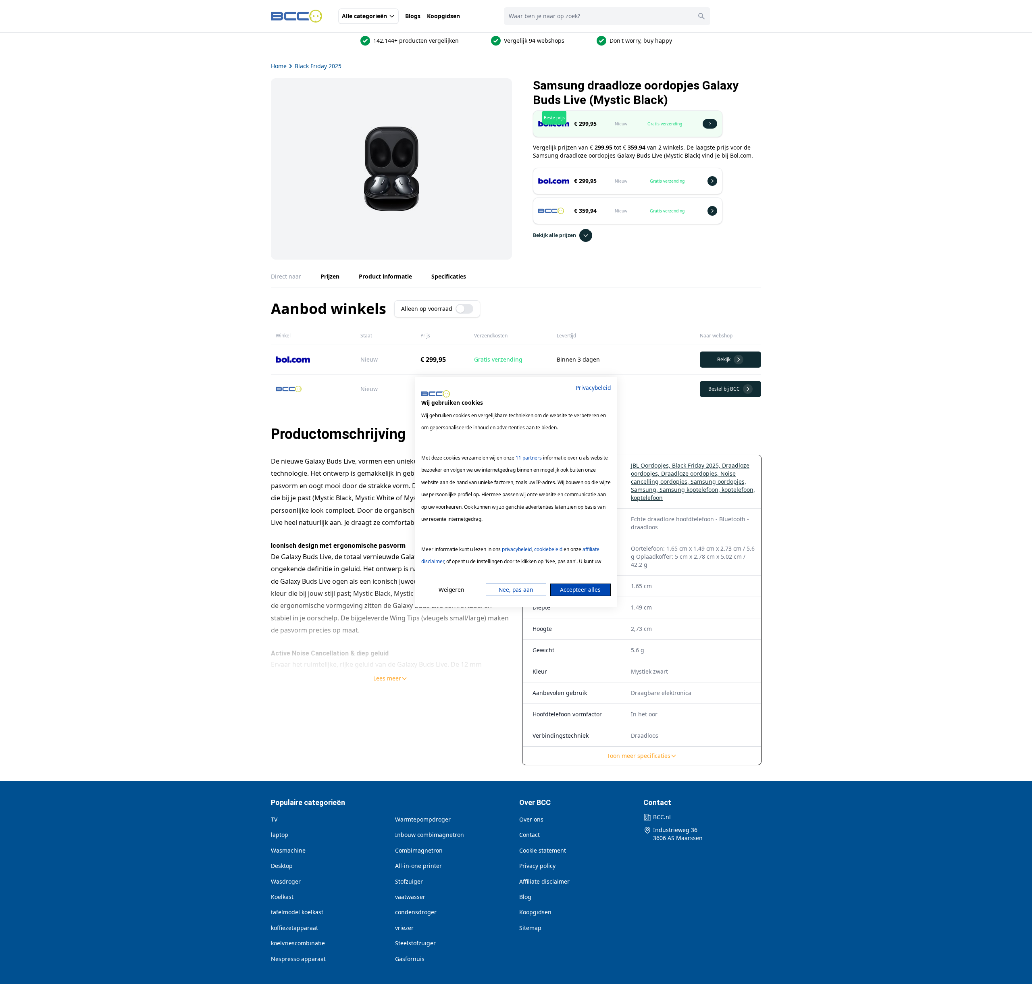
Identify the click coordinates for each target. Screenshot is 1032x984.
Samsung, (645, 489)
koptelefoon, (738, 489)
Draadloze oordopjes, (690, 473)
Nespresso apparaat (298, 959)
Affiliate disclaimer (544, 881)
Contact (529, 834)
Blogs (412, 16)
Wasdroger (286, 881)
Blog (525, 897)
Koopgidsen (443, 16)
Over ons (531, 819)
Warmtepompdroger (423, 819)
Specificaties (448, 276)
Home (279, 66)
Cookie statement (542, 850)
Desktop (282, 866)
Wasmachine (288, 850)
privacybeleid (517, 549)
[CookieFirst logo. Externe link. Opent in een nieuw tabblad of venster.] (435, 393)
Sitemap (530, 928)
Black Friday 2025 (318, 66)
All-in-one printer (418, 866)
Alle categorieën (364, 16)
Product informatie (385, 276)
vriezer (404, 928)
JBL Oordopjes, (651, 465)
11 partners (529, 457)
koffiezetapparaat (294, 928)
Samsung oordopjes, (718, 481)
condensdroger (416, 912)
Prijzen (329, 276)
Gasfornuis (409, 959)
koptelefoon (647, 497)
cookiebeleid (548, 549)
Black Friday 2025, (697, 465)
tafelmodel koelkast (297, 912)
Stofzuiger (409, 881)
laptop (279, 834)
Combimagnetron (419, 850)
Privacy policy (537, 866)
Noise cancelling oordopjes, (683, 477)
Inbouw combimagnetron (429, 834)
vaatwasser (410, 897)
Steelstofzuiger (415, 943)
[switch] (464, 309)
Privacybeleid (593, 387)
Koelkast (282, 897)
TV (274, 819)
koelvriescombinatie (298, 943)
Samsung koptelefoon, (691, 489)
